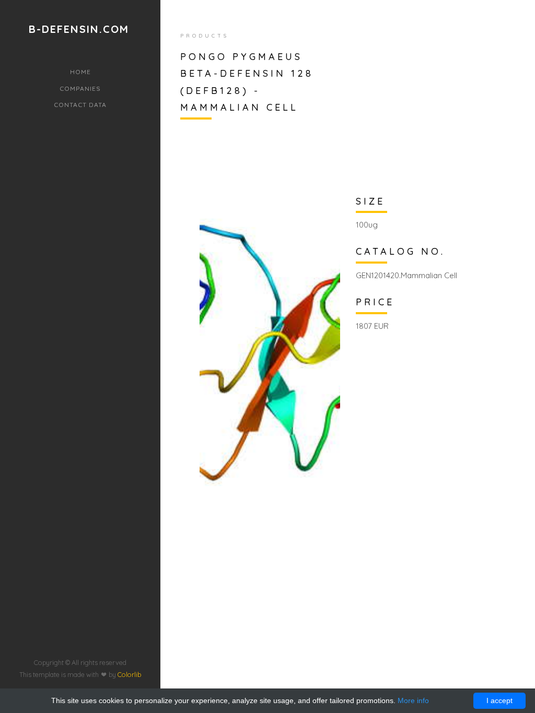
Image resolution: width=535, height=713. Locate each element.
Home (80, 72)
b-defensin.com (79, 29)
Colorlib (129, 674)
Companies (80, 88)
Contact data (80, 105)
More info (413, 700)
